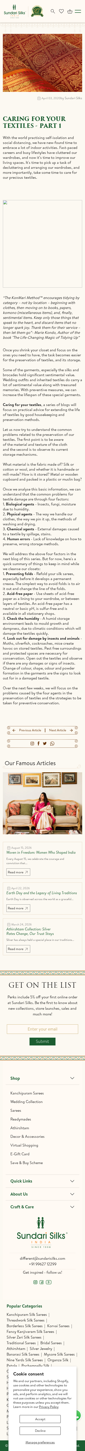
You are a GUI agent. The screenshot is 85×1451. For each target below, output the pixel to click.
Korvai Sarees (58, 1325)
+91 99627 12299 (42, 1264)
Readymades (20, 1119)
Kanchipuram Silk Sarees (27, 1314)
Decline (40, 1430)
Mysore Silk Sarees (59, 1354)
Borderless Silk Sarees (25, 1325)
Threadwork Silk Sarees (26, 1320)
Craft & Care (22, 1207)
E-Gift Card (20, 1153)
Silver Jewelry (41, 1348)
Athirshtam (19, 1127)
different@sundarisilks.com (42, 1258)
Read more (16, 872)
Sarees (15, 1110)
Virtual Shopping (24, 1145)
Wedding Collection (26, 1101)
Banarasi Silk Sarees (23, 1354)
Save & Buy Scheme (26, 1162)
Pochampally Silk (35, 1365)
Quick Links (21, 1181)
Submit (42, 1041)
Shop (15, 1078)
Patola (12, 1365)
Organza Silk (57, 1359)
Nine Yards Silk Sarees (25, 1359)
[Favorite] (61, 11)
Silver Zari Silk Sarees (24, 1337)
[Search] (53, 11)
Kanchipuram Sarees (27, 1093)
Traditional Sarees (21, 1342)
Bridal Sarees (51, 1342)
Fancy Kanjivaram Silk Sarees (30, 1331)
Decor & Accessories (27, 1136)
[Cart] (70, 11)
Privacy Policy (49, 1406)
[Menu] (78, 11)
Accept (40, 1419)
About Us (19, 1194)
